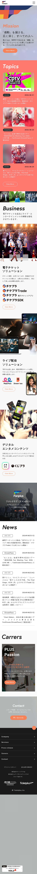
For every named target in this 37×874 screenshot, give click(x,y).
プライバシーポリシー (10, 767)
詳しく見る (18, 511)
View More (10, 50)
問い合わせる (18, 718)
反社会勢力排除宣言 (26, 767)
